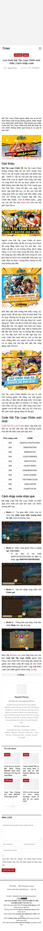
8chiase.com (15, 655)
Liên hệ (33, 889)
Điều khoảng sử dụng (26, 886)
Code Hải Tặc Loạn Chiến (13, 426)
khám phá (25, 202)
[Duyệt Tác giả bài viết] (21, 689)
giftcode (18, 55)
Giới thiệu (12, 886)
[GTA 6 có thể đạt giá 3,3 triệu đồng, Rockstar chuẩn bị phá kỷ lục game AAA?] (31, 784)
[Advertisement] (21, 22)
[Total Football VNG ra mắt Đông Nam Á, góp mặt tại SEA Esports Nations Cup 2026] (31, 758)
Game (26, 55)
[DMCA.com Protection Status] (21, 898)
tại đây (33, 669)
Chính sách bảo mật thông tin (18, 889)
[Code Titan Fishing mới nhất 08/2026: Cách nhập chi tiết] (12, 784)
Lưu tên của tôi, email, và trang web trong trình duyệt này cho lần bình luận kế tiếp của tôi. (21, 862)
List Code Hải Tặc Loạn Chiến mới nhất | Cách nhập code (21, 159)
